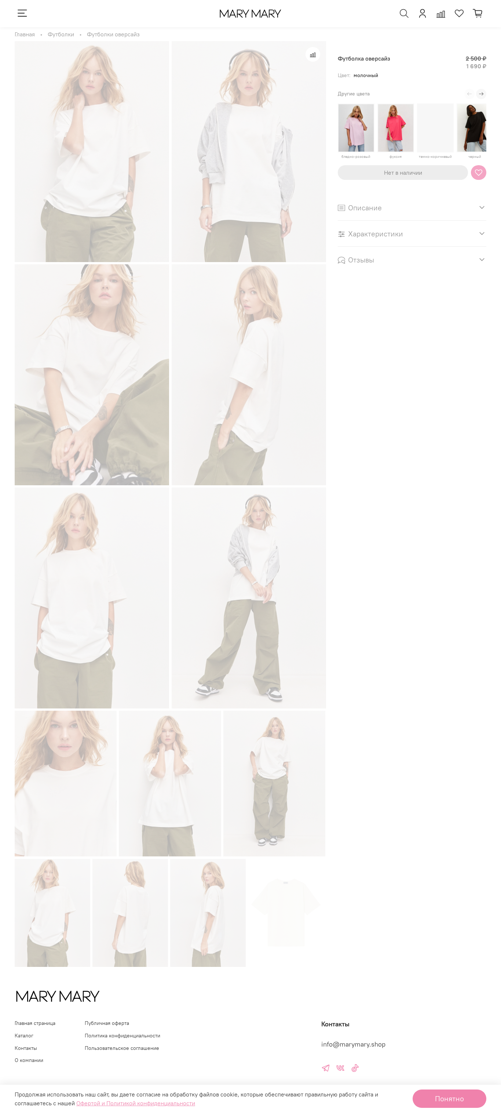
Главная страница (35, 1023)
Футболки (61, 34)
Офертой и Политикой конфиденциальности (135, 1103)
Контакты (26, 1048)
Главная (25, 34)
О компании (29, 1060)
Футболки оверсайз (113, 34)
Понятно (449, 1098)
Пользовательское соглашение (122, 1048)
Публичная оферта (107, 1023)
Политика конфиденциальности (122, 1035)
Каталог (24, 1035)
